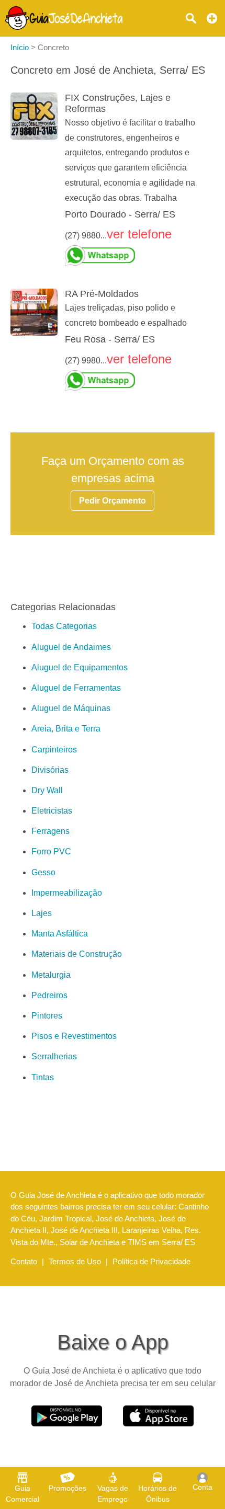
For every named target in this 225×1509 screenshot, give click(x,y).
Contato (23, 1261)
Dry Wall (47, 790)
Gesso (43, 872)
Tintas (42, 1077)
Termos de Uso (75, 1261)
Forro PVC (51, 851)
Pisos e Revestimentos (74, 1036)
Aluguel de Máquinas (70, 708)
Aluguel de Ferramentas (76, 687)
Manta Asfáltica (59, 933)
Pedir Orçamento (112, 500)
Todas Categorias (64, 626)
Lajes (41, 913)
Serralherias (54, 1056)
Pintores (46, 1015)
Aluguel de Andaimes (71, 647)
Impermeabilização (66, 892)
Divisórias (50, 769)
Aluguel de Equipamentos (79, 667)
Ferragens (50, 831)
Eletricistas (51, 810)
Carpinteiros (54, 749)
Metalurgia (51, 974)
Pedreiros (49, 995)
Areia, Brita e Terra (65, 728)
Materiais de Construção (76, 954)
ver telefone (139, 234)
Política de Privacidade (151, 1261)
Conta (202, 1487)
